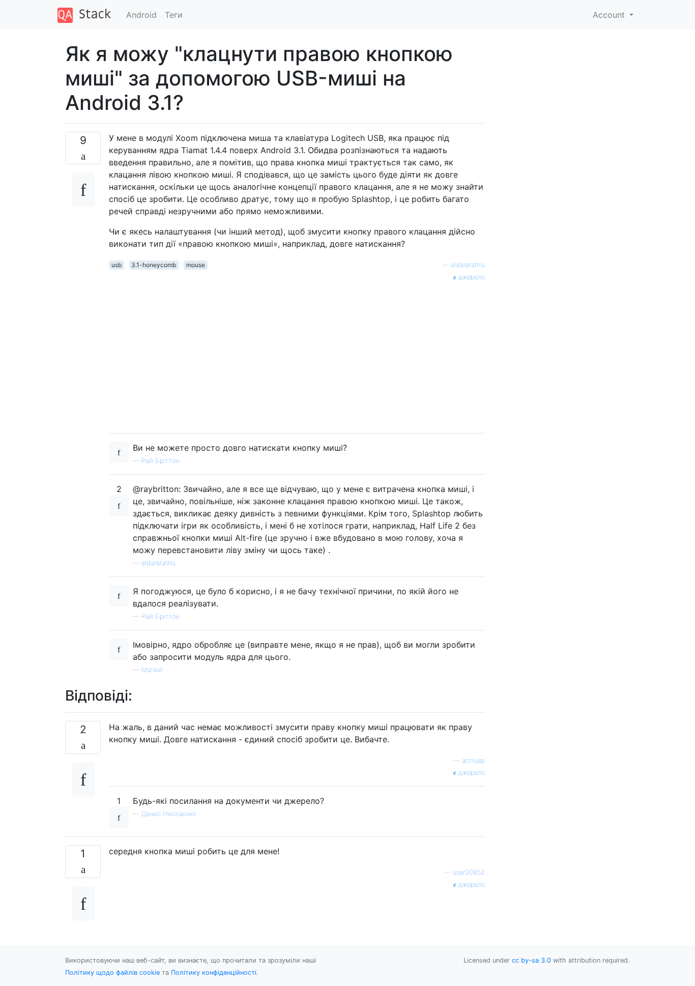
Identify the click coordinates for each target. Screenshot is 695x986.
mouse (195, 265)
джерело (470, 277)
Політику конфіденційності (213, 972)
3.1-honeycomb (153, 265)
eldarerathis (468, 265)
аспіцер (473, 760)
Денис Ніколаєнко (168, 814)
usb (116, 265)
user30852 (469, 872)
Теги (174, 15)
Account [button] (610, 15)
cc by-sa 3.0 (531, 960)
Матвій (152, 670)
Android (141, 15)
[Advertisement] (297, 353)
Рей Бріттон (160, 461)
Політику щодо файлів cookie (112, 972)
